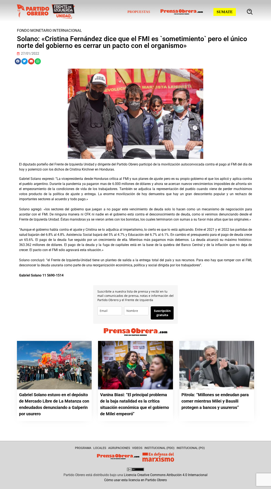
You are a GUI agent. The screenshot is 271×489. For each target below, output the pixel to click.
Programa (83, 448)
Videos (137, 448)
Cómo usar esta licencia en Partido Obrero (135, 480)
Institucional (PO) (191, 448)
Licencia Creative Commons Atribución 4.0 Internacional (165, 475)
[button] (18, 61)
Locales (99, 448)
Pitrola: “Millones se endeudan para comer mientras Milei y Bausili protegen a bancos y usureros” (215, 401)
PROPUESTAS (138, 12)
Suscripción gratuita (162, 313)
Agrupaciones (119, 448)
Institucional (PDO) (159, 448)
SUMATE (225, 12)
